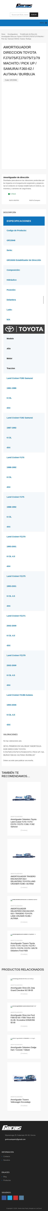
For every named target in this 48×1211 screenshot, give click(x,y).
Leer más (27, 798)
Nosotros (6, 1160)
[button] (42, 23)
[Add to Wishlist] (20, 798)
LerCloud (39, 1208)
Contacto (6, 1156)
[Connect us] (4, 1198)
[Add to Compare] (24, 798)
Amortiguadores (13, 34)
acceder (12, 760)
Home (3, 34)
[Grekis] (24, 7)
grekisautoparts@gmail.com (15, 1139)
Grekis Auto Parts (23, 1208)
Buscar (34, 14)
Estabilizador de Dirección (28, 34)
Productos (7, 1180)
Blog (5, 1177)
